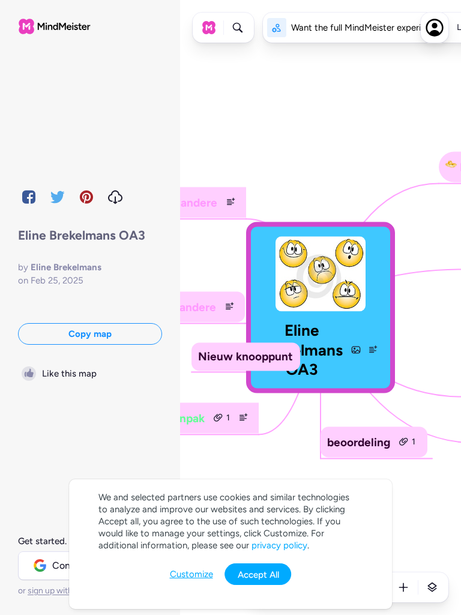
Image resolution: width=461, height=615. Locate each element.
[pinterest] (86, 197)
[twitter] (57, 197)
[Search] (238, 27)
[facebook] (29, 197)
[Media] (356, 349)
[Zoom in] (403, 587)
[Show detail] (432, 587)
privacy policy (279, 545)
